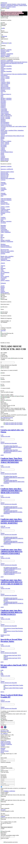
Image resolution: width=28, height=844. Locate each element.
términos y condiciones (9, 791)
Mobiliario (3, 119)
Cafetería (3, 147)
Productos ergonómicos (6, 125)
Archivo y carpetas (5, 76)
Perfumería (3, 150)
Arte (2, 92)
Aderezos (3, 135)
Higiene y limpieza (5, 280)
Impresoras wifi (15, 63)
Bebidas (2, 137)
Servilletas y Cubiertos (6, 141)
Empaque (3, 90)
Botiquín (7, 152)
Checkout (3, 816)
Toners (2, 67)
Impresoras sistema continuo (7, 62)
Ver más (21, 63)
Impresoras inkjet (5, 174)
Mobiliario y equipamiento (7, 5)
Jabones (11, 152)
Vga (11, 115)
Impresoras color (8, 63)
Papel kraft (3, 91)
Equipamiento (4, 131)
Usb (5, 115)
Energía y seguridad (5, 117)
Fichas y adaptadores (19, 130)
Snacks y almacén (5, 142)
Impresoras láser (18, 62)
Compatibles (9, 66)
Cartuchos (3, 64)
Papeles (2, 153)
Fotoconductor (4, 75)
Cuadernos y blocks (5, 82)
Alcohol (3, 152)
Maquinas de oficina (5, 87)
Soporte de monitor (5, 252)
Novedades (8, 6)
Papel (2, 95)
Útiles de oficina (4, 84)
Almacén (3, 134)
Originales (3, 66)
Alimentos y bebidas (18, 5)
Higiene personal (5, 158)
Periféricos (3, 106)
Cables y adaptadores (6, 114)
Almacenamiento (5, 111)
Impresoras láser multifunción (7, 178)
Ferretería (3, 129)
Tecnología (23, 4)
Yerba (14, 135)
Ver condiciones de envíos (7, 417)
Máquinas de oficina (5, 88)
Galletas (18, 135)
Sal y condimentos (5, 272)
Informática (3, 101)
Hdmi (2, 115)
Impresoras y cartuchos (6, 4)
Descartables (4, 145)
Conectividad (4, 109)
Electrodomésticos (5, 122)
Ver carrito (3, 809)
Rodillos (25, 74)
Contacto (13, 6)
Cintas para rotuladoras (17, 74)
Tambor (2, 70)
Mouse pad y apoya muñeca (16, 126)
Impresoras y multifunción (7, 60)
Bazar (2, 139)
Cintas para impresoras (6, 74)
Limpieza (3, 156)
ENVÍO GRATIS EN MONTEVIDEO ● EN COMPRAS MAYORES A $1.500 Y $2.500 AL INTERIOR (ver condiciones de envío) (12, 13)
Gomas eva (8, 94)
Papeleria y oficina (16, 4)
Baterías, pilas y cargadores (7, 130)
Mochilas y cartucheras (6, 98)
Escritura (3, 79)
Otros (2, 72)
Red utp (8, 115)
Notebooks (3, 103)
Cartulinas (3, 94)
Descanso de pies (5, 126)
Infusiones (10, 135)
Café (6, 135)
